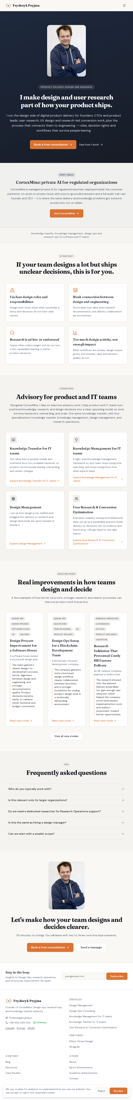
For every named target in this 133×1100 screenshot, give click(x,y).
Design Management (81, 1005)
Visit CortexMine (64, 213)
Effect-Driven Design (81, 1041)
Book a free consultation (51, 144)
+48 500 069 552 (19, 1022)
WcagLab (74, 1046)
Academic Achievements (83, 1072)
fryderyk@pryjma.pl (20, 1017)
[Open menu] (124, 5)
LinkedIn (10, 1028)
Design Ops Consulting (82, 1010)
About (72, 1061)
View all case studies (66, 736)
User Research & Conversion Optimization (93, 1027)
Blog (8, 1061)
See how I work (89, 144)
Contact (74, 1078)
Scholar (21, 1028)
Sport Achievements (81, 1067)
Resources (11, 1067)
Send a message (91, 947)
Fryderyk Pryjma (26, 5)
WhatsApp (42, 1022)
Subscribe (116, 976)
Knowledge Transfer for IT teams (87, 1021)
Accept (118, 1090)
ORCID (31, 1028)
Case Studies (13, 1072)
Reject (101, 1090)
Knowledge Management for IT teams (90, 1016)
